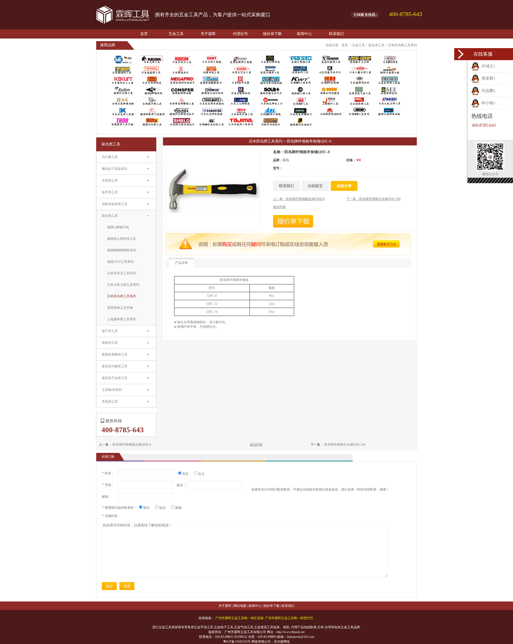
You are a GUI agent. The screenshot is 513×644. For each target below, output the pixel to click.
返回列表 (256, 444)
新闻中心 (304, 34)
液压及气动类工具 (114, 378)
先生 (187, 474)
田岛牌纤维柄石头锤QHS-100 (345, 444)
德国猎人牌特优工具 (121, 239)
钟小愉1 (487, 103)
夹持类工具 (110, 180)
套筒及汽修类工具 (114, 366)
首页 (144, 34)
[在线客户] (461, 54)
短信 (164, 508)
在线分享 (344, 186)
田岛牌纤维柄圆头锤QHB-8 (131, 444)
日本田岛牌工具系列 (402, 45)
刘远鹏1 (487, 90)
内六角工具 (110, 157)
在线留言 (315, 186)
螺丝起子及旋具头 (114, 169)
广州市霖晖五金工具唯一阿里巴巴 (289, 618)
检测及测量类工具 (114, 354)
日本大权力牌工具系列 (123, 285)
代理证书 (240, 34)
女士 (201, 474)
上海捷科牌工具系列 (121, 319)
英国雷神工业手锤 (120, 308)
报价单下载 (272, 34)
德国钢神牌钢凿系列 (121, 250)
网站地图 (240, 606)
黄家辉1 (487, 78)
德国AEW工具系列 (120, 262)
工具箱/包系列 (112, 390)
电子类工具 (110, 331)
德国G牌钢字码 (118, 227)
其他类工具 (110, 401)
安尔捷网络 (282, 641)
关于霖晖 (208, 34)
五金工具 (176, 34)
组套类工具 (110, 343)
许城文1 (487, 66)
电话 (148, 508)
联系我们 (336, 34)
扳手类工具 (110, 192)
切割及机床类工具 (114, 204)
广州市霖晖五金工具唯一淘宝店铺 (239, 618)
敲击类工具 (376, 45)
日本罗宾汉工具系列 (121, 273)
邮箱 (178, 508)
